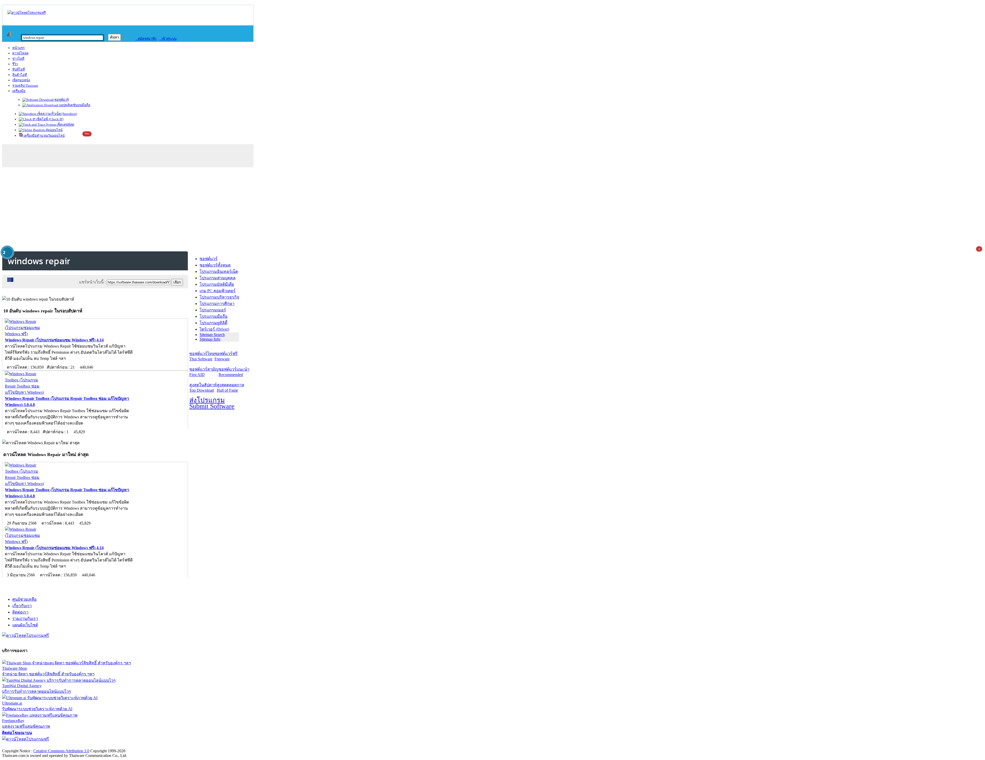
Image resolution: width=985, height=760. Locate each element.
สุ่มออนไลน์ (54, 130)
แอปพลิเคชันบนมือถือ (74, 105)
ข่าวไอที (18, 59)
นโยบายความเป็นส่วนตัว (68, 745)
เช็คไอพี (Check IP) (49, 119)
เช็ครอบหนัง (21, 80)
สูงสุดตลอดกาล (230, 387)
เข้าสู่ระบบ (167, 39)
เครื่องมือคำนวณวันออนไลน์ (44, 135)
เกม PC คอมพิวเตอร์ (217, 291)
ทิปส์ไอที (18, 69)
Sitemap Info (210, 339)
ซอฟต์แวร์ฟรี (226, 356)
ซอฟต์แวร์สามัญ (204, 372)
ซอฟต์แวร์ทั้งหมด (215, 265)
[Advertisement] (492, 208)
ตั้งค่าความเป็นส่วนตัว (21, 745)
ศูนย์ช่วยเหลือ (24, 599)
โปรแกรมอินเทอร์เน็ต (219, 271)
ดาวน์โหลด (20, 53)
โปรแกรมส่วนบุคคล (217, 278)
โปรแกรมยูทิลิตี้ (213, 323)
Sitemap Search (212, 334)
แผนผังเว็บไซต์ (25, 625)
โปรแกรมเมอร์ (213, 310)
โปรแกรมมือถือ (214, 316)
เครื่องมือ (18, 91)
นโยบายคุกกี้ (106, 745)
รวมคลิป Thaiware (25, 85)
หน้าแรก (18, 48)
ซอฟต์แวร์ (61, 100)
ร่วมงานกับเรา (25, 618)
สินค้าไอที (19, 75)
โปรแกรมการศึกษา (217, 303)
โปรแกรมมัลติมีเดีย (217, 284)
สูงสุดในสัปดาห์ (203, 387)
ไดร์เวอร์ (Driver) (214, 329)
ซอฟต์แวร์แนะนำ (234, 372)
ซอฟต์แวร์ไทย (201, 356)
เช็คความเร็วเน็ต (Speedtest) (56, 114)
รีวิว (15, 64)
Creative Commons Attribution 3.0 (61, 751)
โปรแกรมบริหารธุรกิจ (219, 297)
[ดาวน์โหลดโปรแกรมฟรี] (26, 13)
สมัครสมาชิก (146, 39)
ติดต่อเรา (20, 612)
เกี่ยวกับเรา (22, 606)
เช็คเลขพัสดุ (65, 124)
